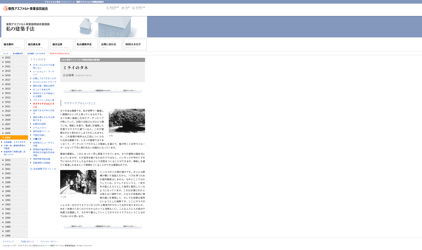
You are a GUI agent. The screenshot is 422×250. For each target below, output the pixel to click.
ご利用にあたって (27, 241)
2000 (7, 173)
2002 (7, 164)
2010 (7, 110)
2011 (7, 106)
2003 (7, 160)
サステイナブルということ (43, 105)
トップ (5, 53)
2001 (7, 169)
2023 (7, 57)
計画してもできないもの (44, 78)
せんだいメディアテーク (44, 81)
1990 (7, 217)
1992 (7, 209)
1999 (7, 177)
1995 (7, 195)
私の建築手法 (18, 53)
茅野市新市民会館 (41, 159)
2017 (7, 79)
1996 (7, 191)
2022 (7, 62)
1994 (7, 200)
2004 (7, 137)
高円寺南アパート (41, 131)
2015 (7, 88)
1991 (7, 213)
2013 (7, 97)
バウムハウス (39, 127)
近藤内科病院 (39, 123)
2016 (7, 84)
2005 (7, 133)
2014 (7, 93)
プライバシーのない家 (43, 100)
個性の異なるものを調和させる (43, 119)
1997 (7, 186)
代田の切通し (39, 135)
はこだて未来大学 (41, 89)
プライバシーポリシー (49, 241)
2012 (7, 102)
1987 (7, 231)
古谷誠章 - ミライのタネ (36, 53)
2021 (7, 66)
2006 (7, 128)
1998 (7, 182)
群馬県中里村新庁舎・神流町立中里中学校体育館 (43, 152)
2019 (7, 70)
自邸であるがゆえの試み (43, 112)
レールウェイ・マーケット (43, 73)
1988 (7, 226)
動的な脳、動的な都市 (43, 85)
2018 (7, 75)
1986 (7, 235)
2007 (7, 124)
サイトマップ (8, 241)
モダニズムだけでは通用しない (43, 66)
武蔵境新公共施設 (41, 162)
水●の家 (37, 138)
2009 (7, 115)
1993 (7, 204)
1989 (7, 222)
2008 (7, 119)
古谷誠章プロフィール (44, 168)
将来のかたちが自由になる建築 (43, 95)
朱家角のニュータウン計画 (43, 144)
